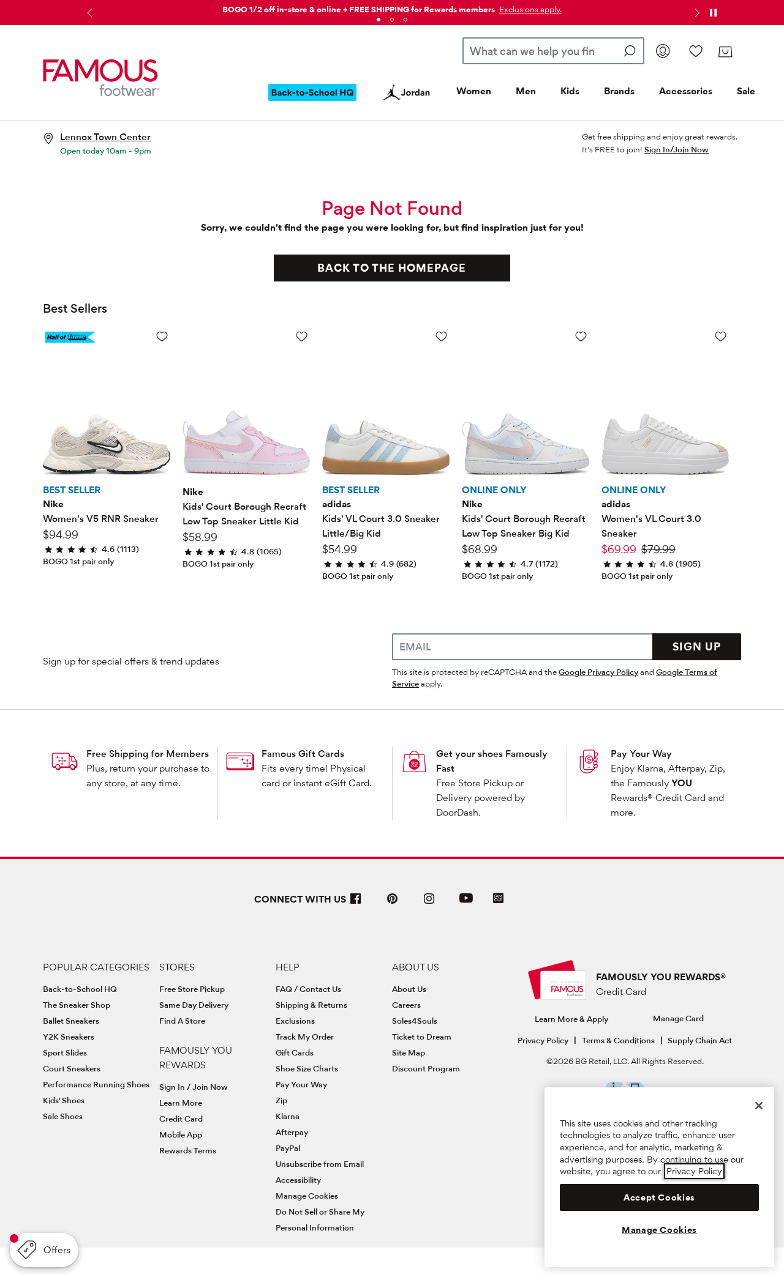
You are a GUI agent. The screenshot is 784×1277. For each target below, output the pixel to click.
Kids (569, 91)
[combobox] (553, 50)
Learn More (180, 1103)
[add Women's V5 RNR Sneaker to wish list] (162, 336)
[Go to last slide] (88, 13)
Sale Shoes (63, 1116)
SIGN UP (697, 646)
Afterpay (292, 1132)
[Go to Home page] (101, 78)
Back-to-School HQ (80, 989)
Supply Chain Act (700, 1040)
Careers (406, 1005)
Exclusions (295, 1021)
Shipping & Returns (311, 1005)
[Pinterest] (392, 903)
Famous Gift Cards (303, 753)
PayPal (288, 1148)
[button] (529, 9)
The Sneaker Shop (76, 1005)
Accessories (685, 91)
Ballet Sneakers (71, 1021)
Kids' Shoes (64, 1100)
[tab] (378, 19)
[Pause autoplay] (713, 12)
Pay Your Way (641, 753)
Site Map (408, 1052)
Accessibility (298, 1180)
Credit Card (181, 1118)
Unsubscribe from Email (320, 1164)
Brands (619, 91)
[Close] (758, 1105)
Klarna (288, 1116)
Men (526, 91)
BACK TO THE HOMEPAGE (391, 267)
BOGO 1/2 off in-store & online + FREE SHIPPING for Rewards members (358, 9)
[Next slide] (696, 13)
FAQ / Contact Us (308, 989)
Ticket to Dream (421, 1036)
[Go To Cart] (725, 52)
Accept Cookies (659, 1197)
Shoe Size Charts (307, 1068)
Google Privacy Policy (598, 672)
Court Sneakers (71, 1068)
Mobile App (180, 1134)
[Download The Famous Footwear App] (498, 899)
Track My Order (305, 1036)
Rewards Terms (187, 1150)
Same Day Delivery (193, 1005)
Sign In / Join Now (193, 1087)
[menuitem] (312, 102)
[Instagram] (429, 903)
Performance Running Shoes (96, 1084)
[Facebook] (356, 903)
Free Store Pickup (192, 989)
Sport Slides (65, 1052)
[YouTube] (466, 903)
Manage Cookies (307, 1196)
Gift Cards (295, 1052)
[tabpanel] (392, 7)
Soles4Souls (414, 1021)
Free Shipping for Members (147, 753)
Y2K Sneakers (68, 1036)
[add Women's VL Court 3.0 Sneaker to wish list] (720, 336)
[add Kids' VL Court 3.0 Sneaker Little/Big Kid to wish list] (441, 336)
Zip (281, 1100)
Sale (746, 91)
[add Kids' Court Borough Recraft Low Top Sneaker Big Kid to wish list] (581, 336)
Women (473, 91)
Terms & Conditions (618, 1040)
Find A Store (182, 1021)
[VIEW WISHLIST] (696, 51)
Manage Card (678, 1018)
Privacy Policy (543, 1040)
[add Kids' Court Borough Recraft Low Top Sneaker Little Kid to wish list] (301, 336)
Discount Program (426, 1068)
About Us (409, 989)
